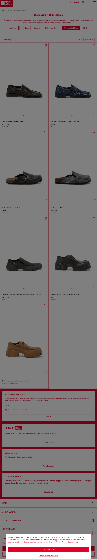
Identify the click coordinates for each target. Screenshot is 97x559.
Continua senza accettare (48, 556)
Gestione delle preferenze (33, 542)
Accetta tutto (49, 549)
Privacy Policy (61, 542)
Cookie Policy (73, 542)
